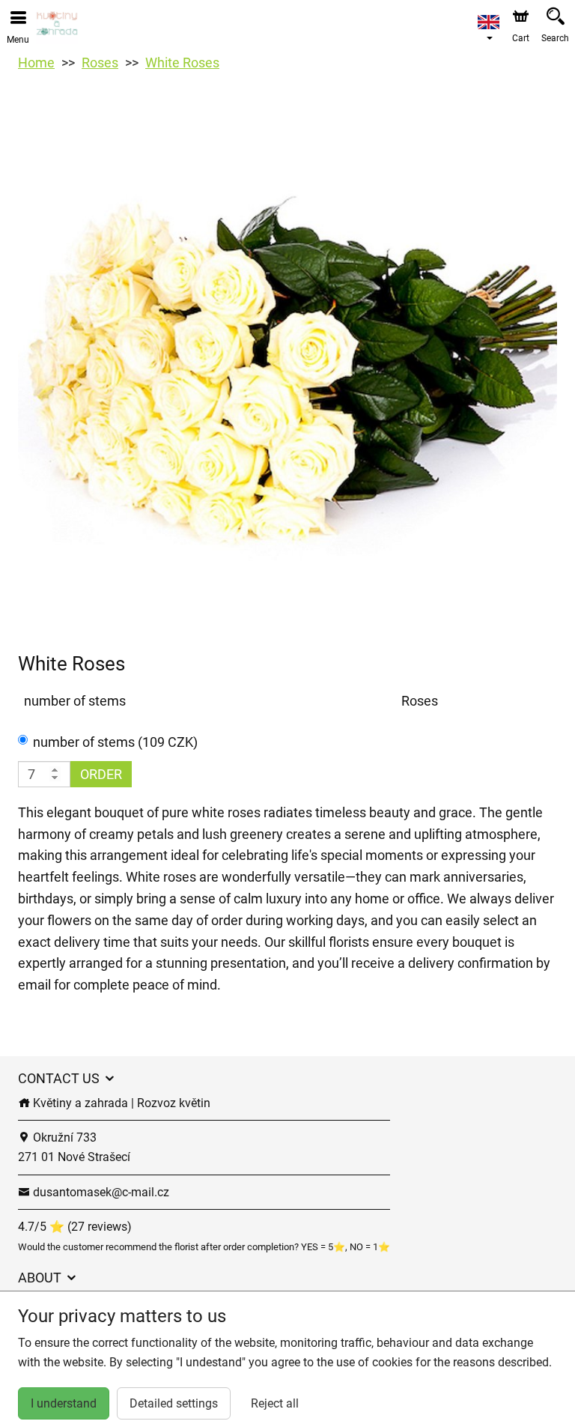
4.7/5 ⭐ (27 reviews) (75, 1227)
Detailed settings (174, 1403)
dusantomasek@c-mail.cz (99, 1192)
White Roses (182, 62)
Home (36, 62)
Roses (100, 62)
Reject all (275, 1403)
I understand (64, 1403)
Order (101, 774)
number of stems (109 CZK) (115, 742)
